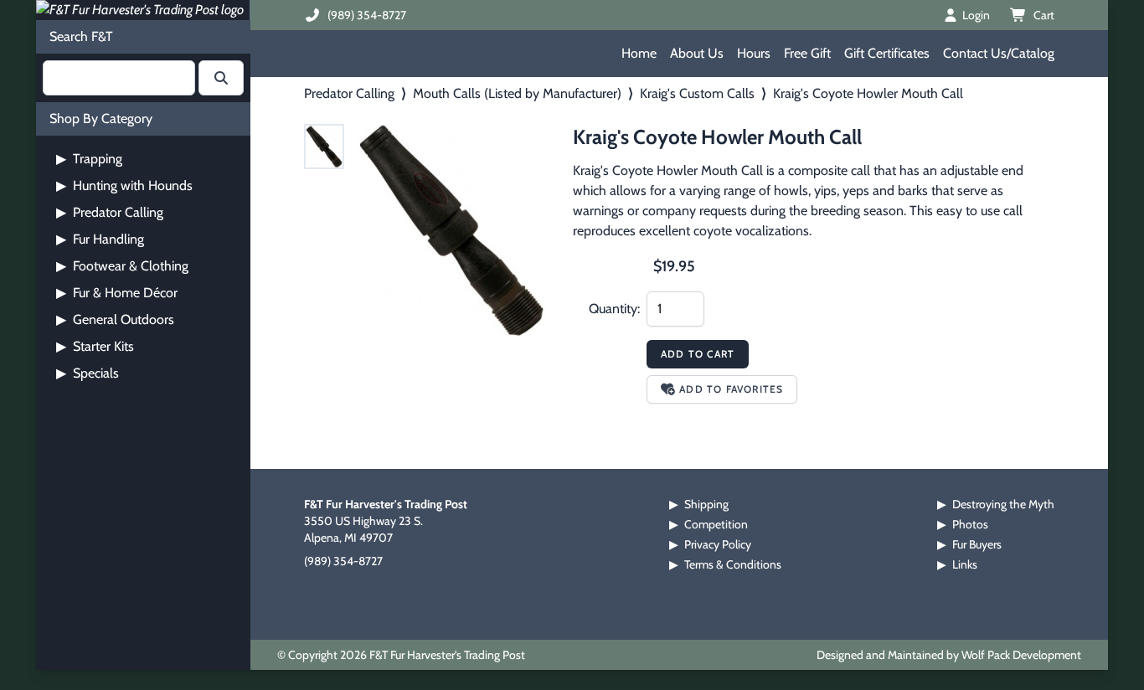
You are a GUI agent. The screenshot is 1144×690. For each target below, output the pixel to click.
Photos (970, 524)
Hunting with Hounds (124, 185)
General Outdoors (115, 319)
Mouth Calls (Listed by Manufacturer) (517, 93)
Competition (716, 524)
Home (639, 53)
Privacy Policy (717, 544)
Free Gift (807, 53)
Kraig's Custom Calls (697, 93)
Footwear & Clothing (122, 266)
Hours (753, 53)
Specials (87, 373)
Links (964, 564)
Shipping (706, 504)
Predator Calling (109, 212)
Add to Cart (697, 354)
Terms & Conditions (732, 564)
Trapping (89, 159)
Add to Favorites (731, 389)
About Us (697, 53)
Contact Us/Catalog (998, 53)
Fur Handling (100, 239)
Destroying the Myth (1003, 504)
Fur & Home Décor (117, 293)
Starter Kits (95, 346)
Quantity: (614, 309)
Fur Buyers (977, 544)
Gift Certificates (887, 53)
